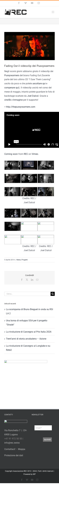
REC (26, 154)
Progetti (24, 260)
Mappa (21, 449)
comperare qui (11, 87)
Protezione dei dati (13, 455)
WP (34, 474)
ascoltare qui (39, 83)
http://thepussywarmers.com (20, 106)
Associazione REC (20, 471)
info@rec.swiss (12, 442)
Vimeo (35, 154)
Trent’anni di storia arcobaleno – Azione (26, 338)
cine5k (7, 99)
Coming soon (11, 154)
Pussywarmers (11, 75)
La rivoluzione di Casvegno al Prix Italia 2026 (28, 331)
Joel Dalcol (33, 96)
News (18, 260)
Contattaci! (9, 449)
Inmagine (18, 99)
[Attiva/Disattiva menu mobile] (53, 12)
